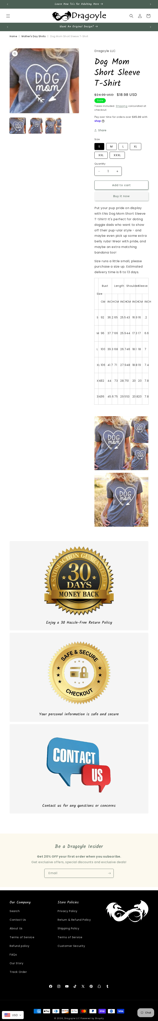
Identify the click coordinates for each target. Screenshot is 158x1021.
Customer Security (71, 946)
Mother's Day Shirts (34, 36)
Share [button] (102, 130)
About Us (16, 928)
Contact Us (18, 920)
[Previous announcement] (7, 4)
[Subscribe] (109, 873)
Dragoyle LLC (72, 1018)
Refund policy (19, 946)
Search (15, 911)
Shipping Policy (68, 928)
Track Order (18, 972)
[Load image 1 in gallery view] (18, 126)
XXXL (117, 155)
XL (135, 146)
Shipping (122, 106)
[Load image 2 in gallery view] (36, 126)
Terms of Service (22, 937)
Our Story (16, 963)
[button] (8, 16)
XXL (101, 155)
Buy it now (121, 196)
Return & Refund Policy (74, 920)
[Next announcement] (150, 4)
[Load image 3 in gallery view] (53, 126)
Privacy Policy (67, 911)
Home (13, 36)
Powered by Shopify (92, 1018)
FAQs (13, 955)
